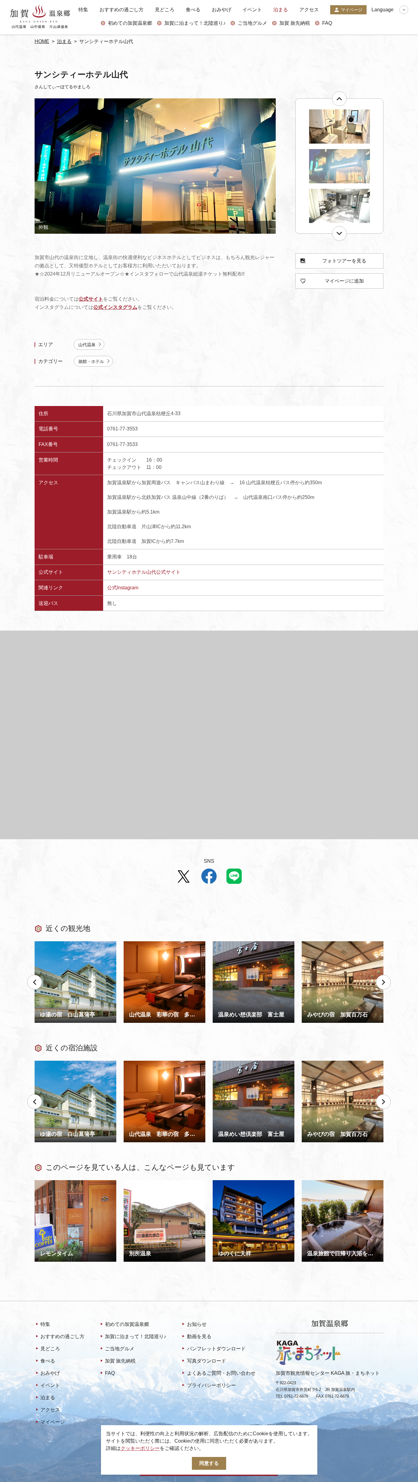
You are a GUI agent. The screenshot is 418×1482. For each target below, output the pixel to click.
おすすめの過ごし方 (121, 9)
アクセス (309, 9)
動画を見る (199, 1336)
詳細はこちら (49, 1182)
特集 (83, 9)
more (40, 943)
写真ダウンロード (206, 1360)
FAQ (327, 23)
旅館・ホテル (91, 361)
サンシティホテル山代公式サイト (144, 572)
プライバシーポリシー (211, 1385)
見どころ (164, 9)
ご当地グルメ (252, 23)
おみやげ (221, 9)
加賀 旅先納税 (294, 23)
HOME (42, 41)
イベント (252, 9)
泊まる (280, 9)
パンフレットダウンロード (216, 1348)
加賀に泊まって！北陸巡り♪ (195, 23)
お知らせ (196, 1324)
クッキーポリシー (140, 1448)
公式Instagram (122, 587)
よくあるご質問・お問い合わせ (221, 1373)
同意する (209, 1463)
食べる (193, 9)
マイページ (351, 9)
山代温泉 (86, 344)
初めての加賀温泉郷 (130, 23)
